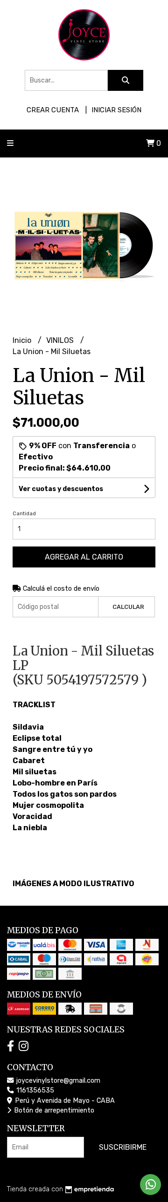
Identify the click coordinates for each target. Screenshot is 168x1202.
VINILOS (61, 340)
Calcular (128, 606)
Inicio (23, 340)
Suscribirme (123, 1147)
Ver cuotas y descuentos (61, 489)
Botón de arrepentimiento (53, 1110)
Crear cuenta (53, 110)
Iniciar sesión (116, 110)
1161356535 (34, 1090)
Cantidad (24, 514)
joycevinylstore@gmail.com (57, 1081)
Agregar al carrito (84, 557)
